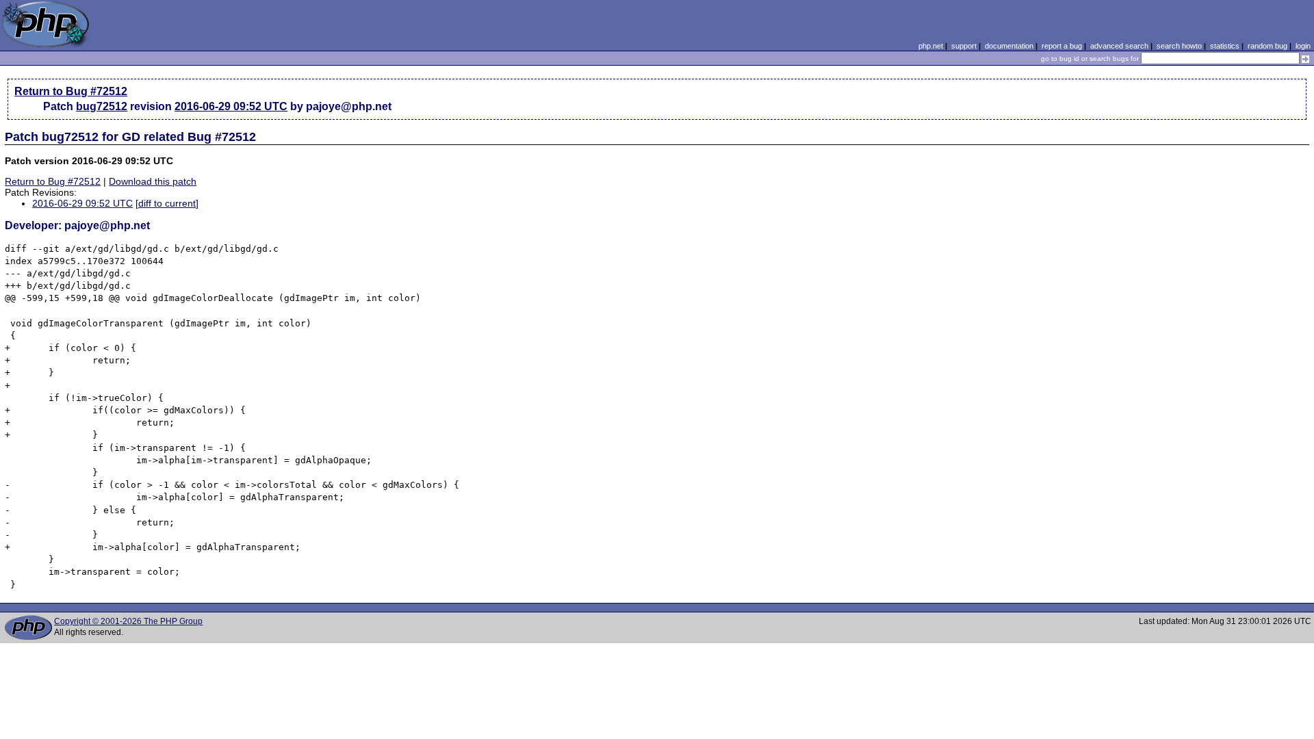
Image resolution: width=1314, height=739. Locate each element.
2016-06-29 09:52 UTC (231, 106)
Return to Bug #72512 (70, 91)
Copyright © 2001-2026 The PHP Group (128, 621)
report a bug (1062, 46)
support (964, 46)
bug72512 (101, 106)
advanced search (1119, 46)
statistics (1224, 46)
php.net (930, 46)
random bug (1267, 46)
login (1303, 46)
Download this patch (152, 181)
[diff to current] (167, 203)
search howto (1179, 46)
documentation (1009, 46)
